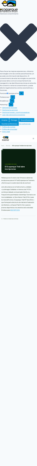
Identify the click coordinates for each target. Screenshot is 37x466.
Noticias (8, 145)
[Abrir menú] (33, 138)
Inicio (2, 145)
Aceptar (4, 120)
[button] (18, 42)
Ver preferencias (27, 120)
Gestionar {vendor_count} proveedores (16, 112)
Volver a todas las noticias (10, 218)
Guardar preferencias (9, 124)
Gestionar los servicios (10, 110)
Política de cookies (8, 127)
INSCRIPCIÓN (15, 210)
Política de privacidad (9, 129)
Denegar (14, 120)
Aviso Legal (6, 132)
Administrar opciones (9, 108)
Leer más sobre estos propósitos (13, 115)
